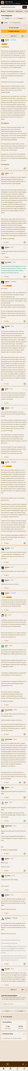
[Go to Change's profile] (2, 174)
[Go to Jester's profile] (2, 646)
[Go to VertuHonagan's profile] (2, 740)
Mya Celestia (8, 262)
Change (7, 173)
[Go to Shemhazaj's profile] (2, 918)
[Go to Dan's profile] (2, 615)
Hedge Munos (8, 826)
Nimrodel (7, 326)
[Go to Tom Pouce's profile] (2, 876)
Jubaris (6, 389)
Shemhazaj (7, 918)
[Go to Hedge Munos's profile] (2, 826)
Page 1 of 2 (13, 36)
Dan (6, 615)
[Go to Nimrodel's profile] (2, 327)
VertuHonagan (8, 739)
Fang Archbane (8, 710)
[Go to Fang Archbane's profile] (2, 710)
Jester (6, 645)
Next (23, 36)
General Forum (17, 22)
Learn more (3, 2)
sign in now (9, 999)
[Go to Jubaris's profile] (2, 389)
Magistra (7, 247)
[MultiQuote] (2, 168)
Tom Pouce (7, 875)
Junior (6, 802)
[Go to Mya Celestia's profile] (2, 263)
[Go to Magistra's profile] (2, 248)
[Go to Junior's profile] (2, 803)
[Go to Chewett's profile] (2, 22)
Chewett (6, 22)
